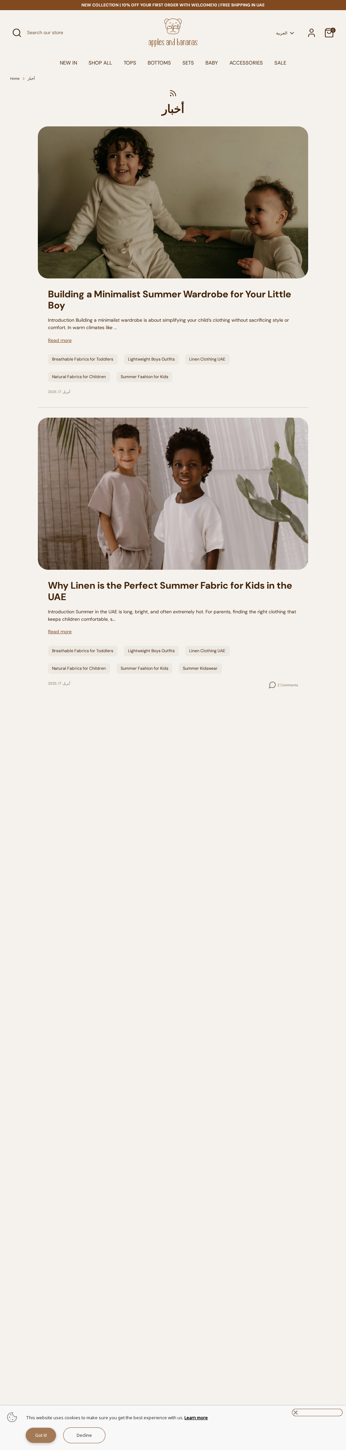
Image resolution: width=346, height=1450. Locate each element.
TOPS (130, 62)
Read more (60, 340)
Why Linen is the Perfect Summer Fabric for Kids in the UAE (170, 591)
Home (15, 78)
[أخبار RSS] (173, 93)
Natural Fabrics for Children (79, 376)
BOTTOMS (159, 62)
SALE (280, 62)
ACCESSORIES (246, 62)
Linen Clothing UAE (207, 359)
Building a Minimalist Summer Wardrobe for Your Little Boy (169, 300)
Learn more (196, 1418)
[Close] (317, 1412)
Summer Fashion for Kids (144, 376)
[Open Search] (17, 33)
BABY (211, 62)
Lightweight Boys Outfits (151, 359)
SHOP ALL (100, 62)
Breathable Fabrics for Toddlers (82, 359)
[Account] (311, 33)
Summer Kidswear (200, 668)
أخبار (31, 78)
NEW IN (68, 62)
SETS (188, 62)
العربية (281, 33)
